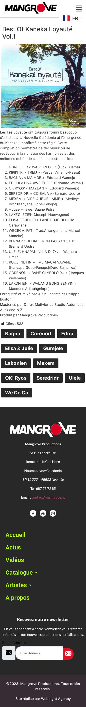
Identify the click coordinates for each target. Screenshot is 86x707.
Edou (67, 333)
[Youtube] (43, 513)
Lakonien (16, 363)
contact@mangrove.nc (48, 497)
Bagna (12, 333)
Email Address (14, 642)
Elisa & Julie (19, 348)
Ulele (75, 378)
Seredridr (48, 378)
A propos (18, 597)
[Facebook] (33, 513)
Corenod (40, 333)
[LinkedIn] (53, 513)
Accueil (15, 534)
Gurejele (53, 348)
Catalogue (19, 572)
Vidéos (15, 560)
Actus (13, 547)
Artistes (16, 585)
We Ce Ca (16, 392)
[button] (43, 572)
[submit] (68, 654)
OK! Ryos (15, 378)
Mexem (45, 363)
